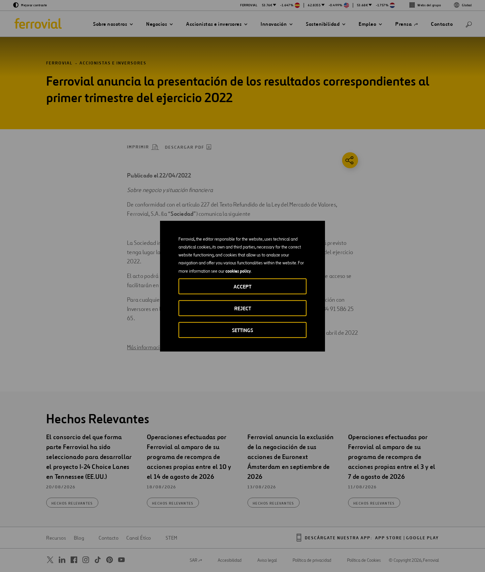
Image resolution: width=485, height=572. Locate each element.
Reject (242, 308)
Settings (242, 329)
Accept (242, 286)
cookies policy (238, 271)
